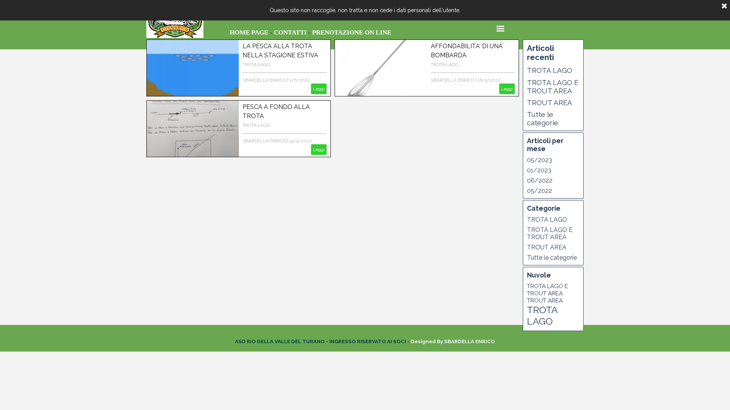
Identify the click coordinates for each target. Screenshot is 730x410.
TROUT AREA (549, 102)
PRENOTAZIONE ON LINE (351, 32)
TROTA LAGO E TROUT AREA (552, 86)
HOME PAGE (249, 32)
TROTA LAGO (256, 64)
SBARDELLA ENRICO (264, 80)
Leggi (319, 88)
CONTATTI (290, 32)
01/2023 (539, 170)
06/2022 (539, 180)
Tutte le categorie (542, 118)
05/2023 (539, 160)
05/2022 (539, 190)
